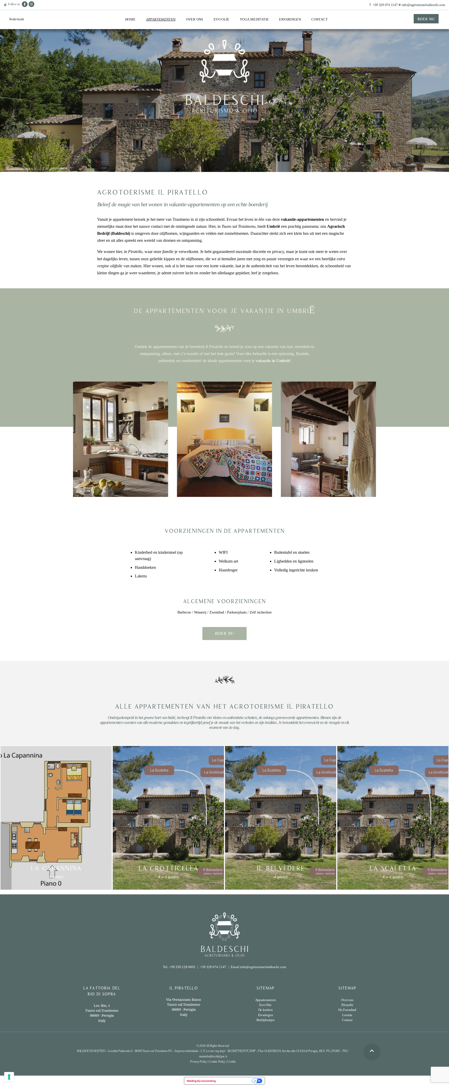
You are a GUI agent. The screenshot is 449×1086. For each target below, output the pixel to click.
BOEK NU (426, 19)
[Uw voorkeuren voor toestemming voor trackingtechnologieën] (9, 1077)
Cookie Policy (217, 1061)
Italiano (14, 30)
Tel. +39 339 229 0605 (179, 967)
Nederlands (16, 19)
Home (130, 19)
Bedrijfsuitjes (289, 59)
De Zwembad (156, 53)
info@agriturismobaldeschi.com (423, 5)
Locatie (151, 63)
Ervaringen (290, 19)
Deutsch (14, 57)
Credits (231, 1061)
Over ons (194, 19)
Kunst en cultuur (291, 49)
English (14, 39)
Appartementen (161, 19)
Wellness (285, 40)
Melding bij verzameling (201, 1080)
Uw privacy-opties (235, 1080)
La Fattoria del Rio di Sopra (162, 33)
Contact (319, 19)
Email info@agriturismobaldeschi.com (258, 967)
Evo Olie (221, 19)
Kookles (285, 31)
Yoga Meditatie (254, 19)
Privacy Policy (198, 1061)
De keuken (265, 1010)
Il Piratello (154, 44)
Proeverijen (222, 31)
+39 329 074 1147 (385, 5)
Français (15, 48)
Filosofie (347, 1005)
